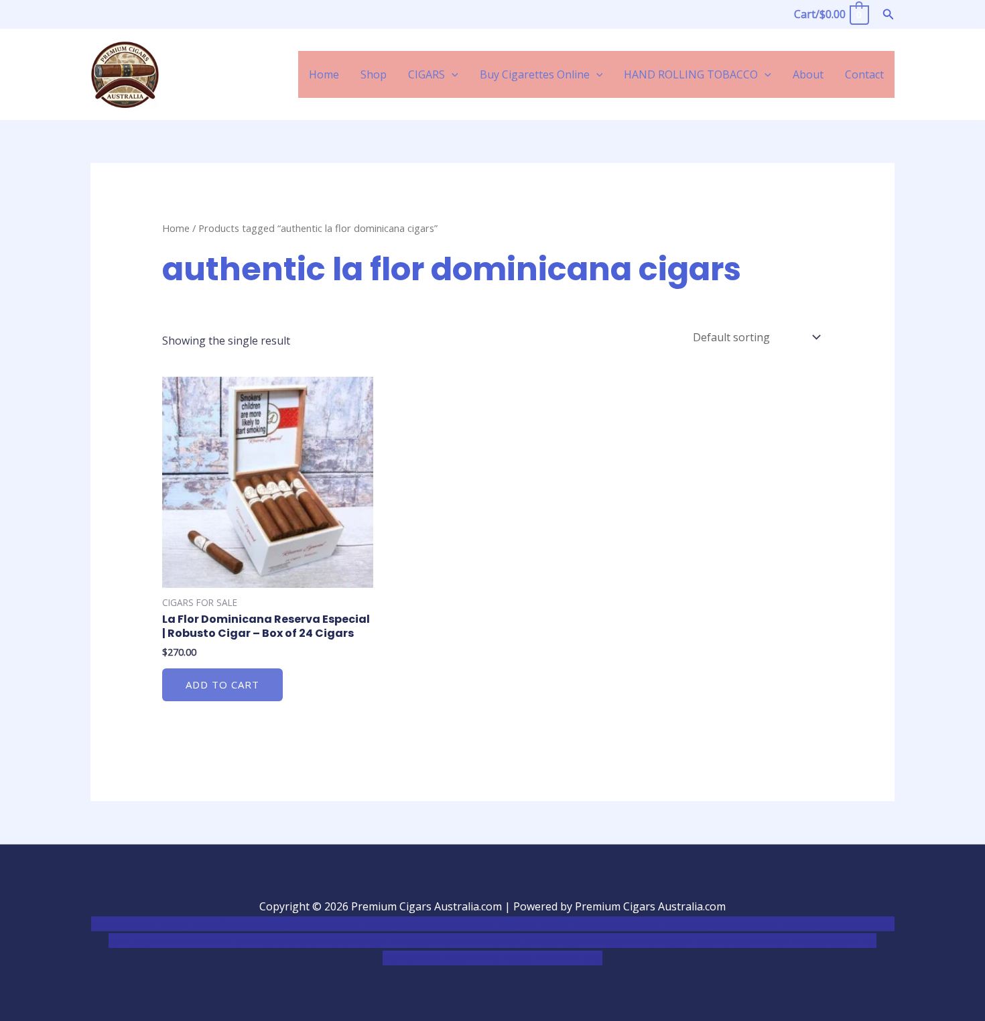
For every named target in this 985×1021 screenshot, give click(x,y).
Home (324, 74)
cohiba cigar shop (568, 940)
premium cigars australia (678, 940)
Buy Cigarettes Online (535, 74)
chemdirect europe (238, 923)
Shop (373, 74)
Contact (864, 74)
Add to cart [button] (222, 684)
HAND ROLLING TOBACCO (691, 74)
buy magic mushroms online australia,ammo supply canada (668, 923)
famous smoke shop (339, 923)
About (808, 74)
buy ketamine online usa (455, 923)
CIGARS (426, 74)
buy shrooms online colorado (205, 940)
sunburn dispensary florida (350, 940)
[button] (888, 14)
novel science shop (138, 923)
